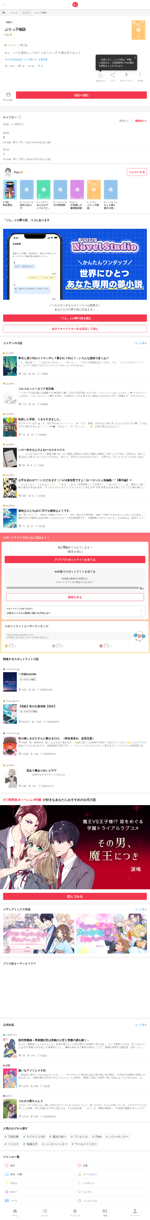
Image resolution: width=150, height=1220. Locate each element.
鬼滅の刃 (30, 1144)
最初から (124, 120)
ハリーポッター (117, 1136)
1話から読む (81, 95)
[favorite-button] (100, 75)
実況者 (43, 59)
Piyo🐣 (8, 34)
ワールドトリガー (84, 1144)
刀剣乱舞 (12, 1136)
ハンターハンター (54, 1144)
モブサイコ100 (34, 1136)
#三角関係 (10, 799)
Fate (97, 1136)
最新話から (141, 120)
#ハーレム (25, 799)
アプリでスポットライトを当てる (75, 559)
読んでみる (75, 896)
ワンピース (79, 1136)
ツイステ (12, 1144)
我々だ (33, 59)
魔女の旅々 (58, 1136)
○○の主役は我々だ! (16, 59)
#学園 (37, 799)
